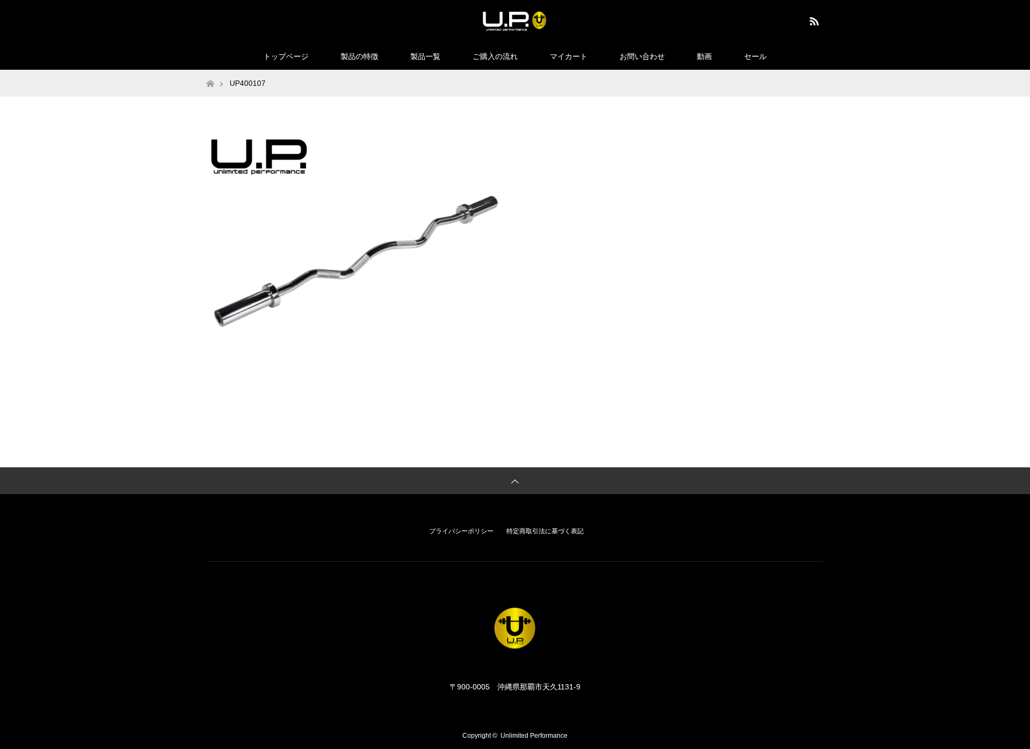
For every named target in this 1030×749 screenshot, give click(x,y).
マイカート (568, 56)
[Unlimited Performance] (515, 21)
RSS (813, 19)
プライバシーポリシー (461, 531)
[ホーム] (210, 74)
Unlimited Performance (534, 735)
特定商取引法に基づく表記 (545, 531)
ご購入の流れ (495, 56)
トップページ (285, 56)
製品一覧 (425, 56)
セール (755, 56)
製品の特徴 (359, 56)
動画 (704, 56)
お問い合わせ (642, 56)
